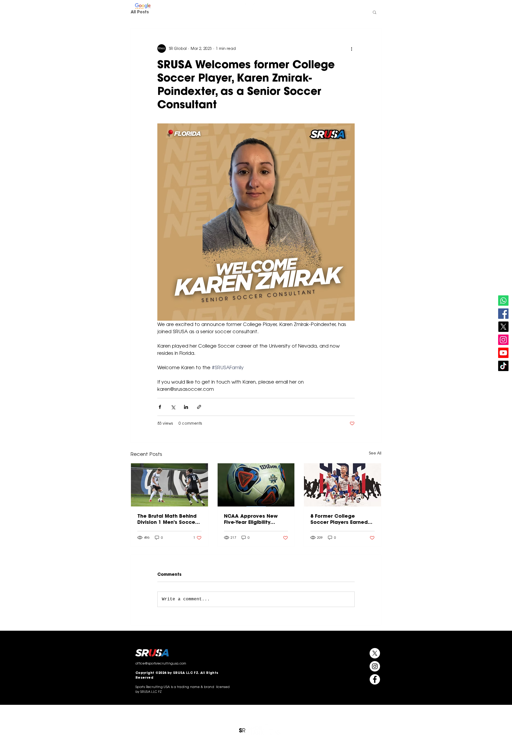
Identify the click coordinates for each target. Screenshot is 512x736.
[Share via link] (199, 406)
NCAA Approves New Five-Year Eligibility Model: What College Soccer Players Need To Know (254, 519)
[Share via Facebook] (159, 406)
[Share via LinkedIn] (186, 406)
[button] (292, 24)
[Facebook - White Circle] (264, 6)
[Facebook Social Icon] (503, 313)
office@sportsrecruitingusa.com (356, 6)
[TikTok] (503, 366)
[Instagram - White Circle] (247, 6)
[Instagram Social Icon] (503, 340)
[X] (503, 326)
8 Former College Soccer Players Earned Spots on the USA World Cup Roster (340, 519)
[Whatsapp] (503, 300)
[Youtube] (503, 353)
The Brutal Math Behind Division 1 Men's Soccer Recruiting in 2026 (167, 519)
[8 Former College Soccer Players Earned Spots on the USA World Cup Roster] (342, 484)
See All (375, 453)
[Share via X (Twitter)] (172, 406)
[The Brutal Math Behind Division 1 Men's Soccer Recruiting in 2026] (169, 484)
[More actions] (351, 48)
